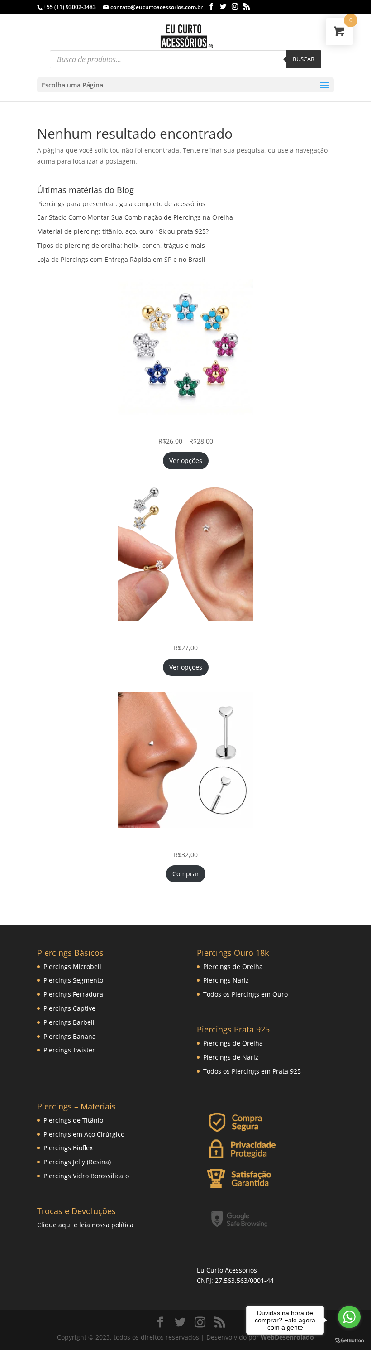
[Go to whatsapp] (349, 1317)
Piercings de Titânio (73, 1120)
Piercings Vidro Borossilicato (86, 1176)
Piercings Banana (69, 1036)
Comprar (185, 873)
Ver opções (185, 460)
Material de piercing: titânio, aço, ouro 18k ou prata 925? (123, 231)
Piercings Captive (69, 1008)
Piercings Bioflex (68, 1147)
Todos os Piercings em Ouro (245, 994)
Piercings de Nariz (230, 1057)
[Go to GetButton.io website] (349, 1341)
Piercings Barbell (69, 1022)
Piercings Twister (69, 1050)
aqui (65, 1224)
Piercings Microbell (72, 966)
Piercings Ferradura (73, 994)
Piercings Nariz (226, 980)
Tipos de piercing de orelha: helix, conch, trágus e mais (121, 245)
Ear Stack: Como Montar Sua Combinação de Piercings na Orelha (135, 217)
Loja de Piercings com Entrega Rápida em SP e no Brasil (121, 259)
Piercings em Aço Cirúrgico (83, 1134)
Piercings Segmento (73, 980)
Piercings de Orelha (233, 966)
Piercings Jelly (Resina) (77, 1161)
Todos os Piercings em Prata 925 (252, 1071)
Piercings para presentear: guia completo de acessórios (121, 203)
